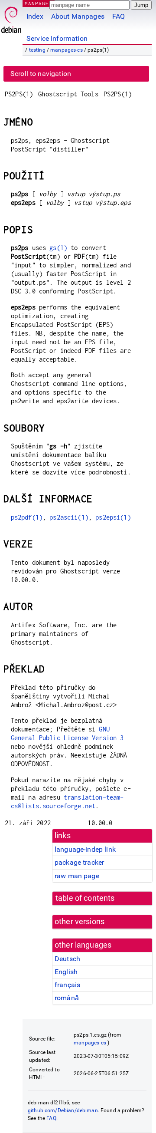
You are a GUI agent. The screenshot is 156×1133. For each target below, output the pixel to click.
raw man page (77, 876)
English (66, 972)
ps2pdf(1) (26, 517)
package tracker (79, 862)
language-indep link (85, 849)
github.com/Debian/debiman (63, 1110)
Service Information (57, 38)
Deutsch (67, 959)
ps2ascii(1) (68, 517)
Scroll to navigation (40, 73)
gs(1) (58, 247)
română (67, 998)
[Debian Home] (11, 17)
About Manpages (77, 16)
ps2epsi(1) (113, 517)
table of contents (85, 898)
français (67, 985)
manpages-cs (66, 50)
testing (37, 50)
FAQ (118, 16)
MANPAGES (38, 3)
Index (34, 16)
